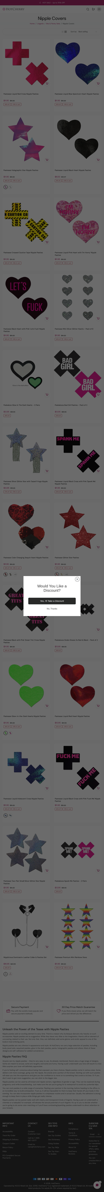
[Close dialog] (77, 579)
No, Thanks (52, 609)
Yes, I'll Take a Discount (52, 601)
